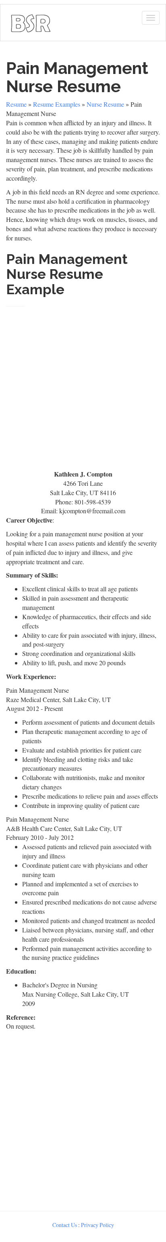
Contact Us (64, 1225)
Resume (16, 104)
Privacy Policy (97, 1225)
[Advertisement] (83, 385)
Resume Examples (56, 104)
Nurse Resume (105, 104)
